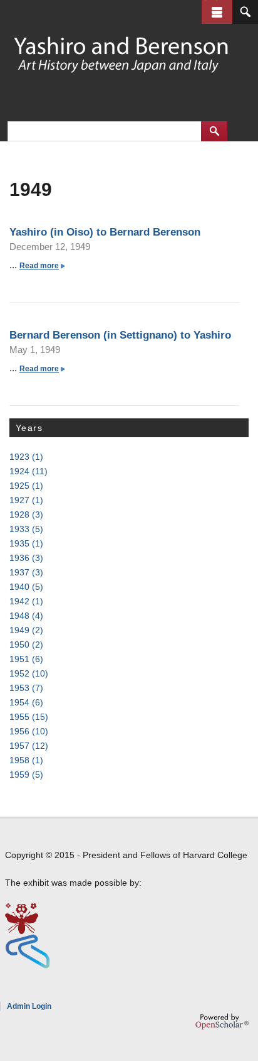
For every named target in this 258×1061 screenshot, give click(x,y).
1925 (26, 486)
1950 (26, 644)
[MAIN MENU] (217, 12)
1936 (26, 558)
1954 (26, 702)
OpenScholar (222, 1021)
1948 (26, 616)
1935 (26, 543)
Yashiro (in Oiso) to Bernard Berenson (104, 232)
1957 (28, 746)
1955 (28, 717)
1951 (26, 659)
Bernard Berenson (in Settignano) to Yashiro (120, 335)
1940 (26, 587)
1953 (26, 688)
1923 (26, 457)
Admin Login (29, 1006)
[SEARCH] (245, 12)
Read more (41, 265)
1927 (26, 500)
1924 (28, 471)
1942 (26, 601)
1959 (26, 775)
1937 (26, 572)
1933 (26, 529)
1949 (26, 630)
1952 (28, 673)
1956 (28, 731)
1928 (26, 514)
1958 (26, 760)
